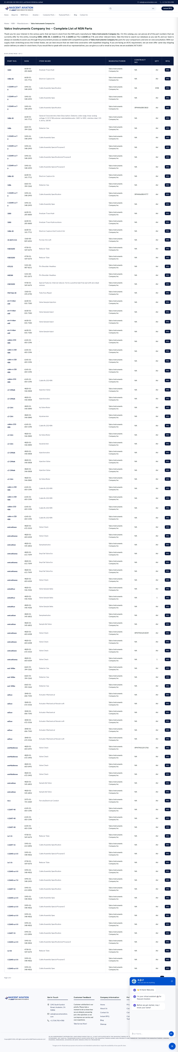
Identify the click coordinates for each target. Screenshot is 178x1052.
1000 (9, 70)
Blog (75, 15)
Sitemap (103, 1024)
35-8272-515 (12, 240)
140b (9, 128)
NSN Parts (24, 15)
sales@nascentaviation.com (148, 2)
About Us (14, 15)
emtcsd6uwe (12, 527)
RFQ (167, 70)
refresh (172, 981)
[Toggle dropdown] (29, 15)
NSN (13, 23)
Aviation (35, 15)
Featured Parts (64, 15)
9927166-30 (11, 293)
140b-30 (10, 79)
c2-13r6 (10, 407)
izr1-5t (9, 836)
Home (6, 15)
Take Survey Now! (80, 1024)
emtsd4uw (11, 589)
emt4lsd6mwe (12, 748)
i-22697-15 (11, 845)
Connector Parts (48, 15)
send (171, 1033)
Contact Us (84, 15)
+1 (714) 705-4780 (57, 1020)
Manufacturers (22, 23)
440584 (10, 275)
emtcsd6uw (11, 545)
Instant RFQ (167, 8)
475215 (10, 266)
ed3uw (9, 695)
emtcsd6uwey (12, 536)
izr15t (9, 951)
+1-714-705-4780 (168, 2)
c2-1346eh (11, 390)
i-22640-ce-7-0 (12, 880)
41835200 (11, 249)
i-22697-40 (11, 809)
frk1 (9, 801)
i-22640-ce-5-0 (12, 854)
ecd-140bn (11, 668)
